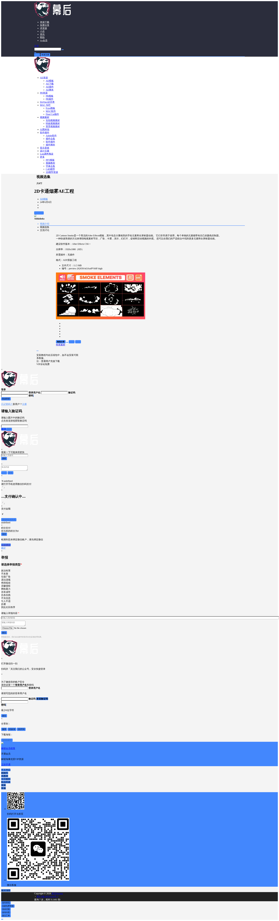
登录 (37, 55)
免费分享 (44, 25)
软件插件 (44, 132)
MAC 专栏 (45, 105)
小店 (42, 31)
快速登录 (6, 399)
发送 (9, 429)
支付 (4, 534)
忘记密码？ (7, 404)
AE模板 (44, 199)
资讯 (42, 34)
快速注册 (45, 55)
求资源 (43, 28)
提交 (4, 633)
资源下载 (44, 22)
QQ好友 (12, 729)
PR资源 (44, 93)
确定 (3, 548)
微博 (4, 729)
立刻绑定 (6, 545)
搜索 (4, 458)
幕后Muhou (57, 893)
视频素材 (44, 117)
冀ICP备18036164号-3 (47, 896)
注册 (24, 404)
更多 (42, 157)
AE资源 (44, 77)
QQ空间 (21, 729)
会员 (43, 40)
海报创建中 (7, 740)
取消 (3, 429)
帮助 (42, 37)
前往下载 (39, 213)
